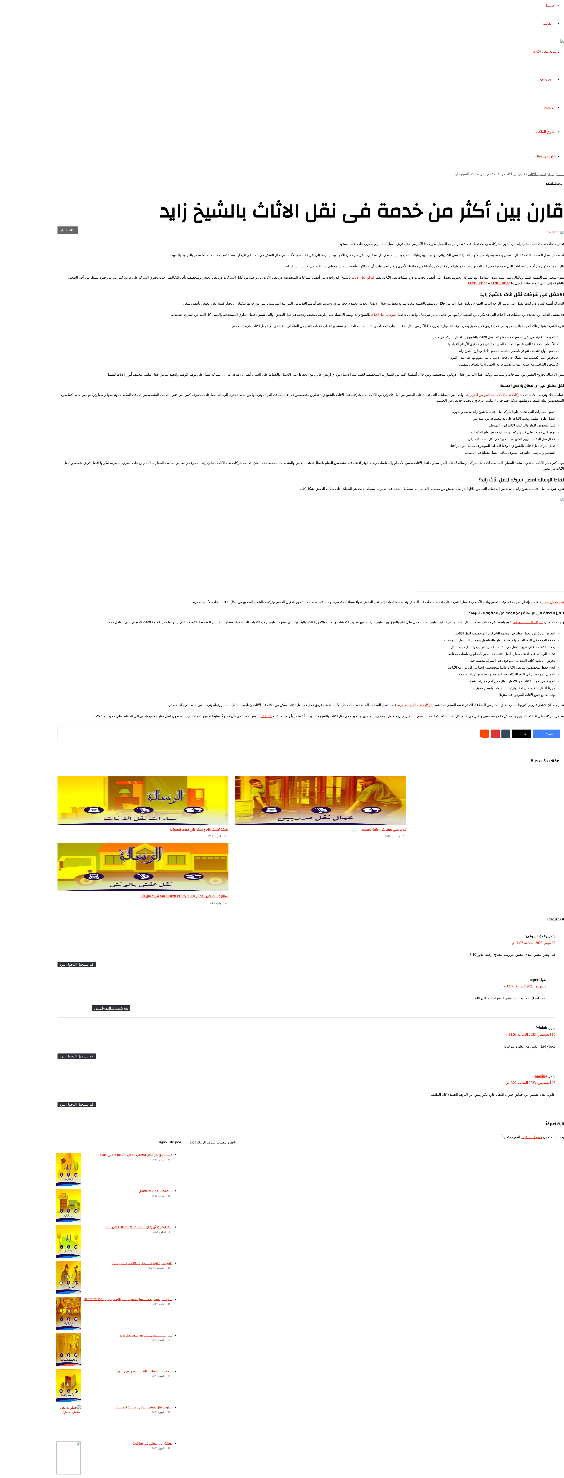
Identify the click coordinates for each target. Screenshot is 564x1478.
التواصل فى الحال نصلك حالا (471, 1146)
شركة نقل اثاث (529, 1146)
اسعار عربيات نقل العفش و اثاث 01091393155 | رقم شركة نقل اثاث (184, 896)
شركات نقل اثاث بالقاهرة (415, 705)
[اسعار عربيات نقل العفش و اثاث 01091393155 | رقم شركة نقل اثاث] (143, 867)
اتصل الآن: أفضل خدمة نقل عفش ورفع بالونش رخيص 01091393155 (128, 1299)
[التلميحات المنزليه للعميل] (68, 1205)
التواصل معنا (546, 156)
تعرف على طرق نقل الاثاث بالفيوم (384, 830)
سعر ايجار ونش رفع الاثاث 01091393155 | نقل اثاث (139, 1227)
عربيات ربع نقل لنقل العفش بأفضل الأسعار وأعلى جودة (136, 1155)
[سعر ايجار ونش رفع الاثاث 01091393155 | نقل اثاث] (68, 1241)
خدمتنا (550, 5)
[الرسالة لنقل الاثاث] (548, 51)
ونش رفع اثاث (505, 1146)
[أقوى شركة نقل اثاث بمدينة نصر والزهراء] (68, 1349)
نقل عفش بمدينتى (551, 602)
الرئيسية (549, 107)
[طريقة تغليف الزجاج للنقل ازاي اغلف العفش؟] (143, 800)
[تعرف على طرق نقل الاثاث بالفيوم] (320, 800)
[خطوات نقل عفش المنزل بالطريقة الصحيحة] (68, 1421)
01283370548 (500, 283)
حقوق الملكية (545, 132)
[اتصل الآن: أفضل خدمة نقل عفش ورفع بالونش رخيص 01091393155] (68, 1313)
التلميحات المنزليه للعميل (155, 1191)
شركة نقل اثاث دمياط (528, 622)
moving (541, 1076)
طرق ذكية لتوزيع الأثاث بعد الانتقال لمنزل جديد (142, 1263)
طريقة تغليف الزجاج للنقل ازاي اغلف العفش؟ (199, 830)
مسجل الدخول (531, 1137)
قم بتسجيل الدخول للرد (77, 964)
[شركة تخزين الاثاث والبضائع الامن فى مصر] (68, 1385)
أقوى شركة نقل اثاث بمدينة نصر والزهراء (146, 1335)
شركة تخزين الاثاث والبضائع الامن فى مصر (145, 1371)
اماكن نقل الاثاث (363, 277)
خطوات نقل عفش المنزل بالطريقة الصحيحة (144, 1407)
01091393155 (477, 283)
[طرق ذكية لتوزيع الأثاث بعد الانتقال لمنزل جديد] (68, 1277)
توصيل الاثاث (537, 174)
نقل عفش (265, 716)
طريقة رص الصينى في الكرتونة (152, 1444)
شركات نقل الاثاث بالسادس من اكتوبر (496, 395)
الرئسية (548, 1146)
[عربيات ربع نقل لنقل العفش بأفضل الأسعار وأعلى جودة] (68, 1169)
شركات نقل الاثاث (383, 314)
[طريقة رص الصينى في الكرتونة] (68, 1457)
